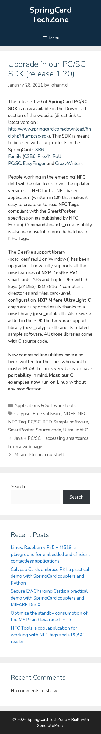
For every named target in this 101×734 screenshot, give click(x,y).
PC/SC (34, 422)
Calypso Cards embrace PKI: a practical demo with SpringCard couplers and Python (50, 576)
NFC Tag (17, 422)
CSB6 (30, 156)
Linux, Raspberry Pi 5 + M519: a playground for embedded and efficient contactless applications (50, 554)
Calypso (22, 414)
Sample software (71, 422)
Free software (47, 414)
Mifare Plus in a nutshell (39, 455)
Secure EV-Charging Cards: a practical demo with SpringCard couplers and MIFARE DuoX (49, 598)
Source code (48, 430)
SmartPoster (21, 430)
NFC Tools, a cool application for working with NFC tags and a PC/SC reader (47, 635)
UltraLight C (75, 430)
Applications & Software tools (45, 406)
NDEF (69, 414)
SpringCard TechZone (50, 15)
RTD (47, 422)
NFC (82, 414)
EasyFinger (34, 163)
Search (18, 487)
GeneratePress (50, 725)
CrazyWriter (68, 163)
